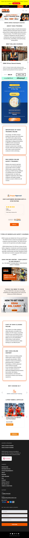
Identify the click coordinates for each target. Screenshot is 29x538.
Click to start (16, 3)
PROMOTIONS (5, 467)
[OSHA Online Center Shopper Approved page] (14, 195)
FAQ (3, 478)
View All (14, 224)
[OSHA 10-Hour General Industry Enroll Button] (21, 75)
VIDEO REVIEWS (5, 476)
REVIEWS (4, 474)
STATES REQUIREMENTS (7, 470)
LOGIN (20, 6)
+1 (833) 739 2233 (5, 6)
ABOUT (3, 472)
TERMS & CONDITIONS (7, 485)
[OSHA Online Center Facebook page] (10, 533)
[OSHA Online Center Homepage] (5, 10)
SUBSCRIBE (14, 524)
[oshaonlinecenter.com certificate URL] (14, 219)
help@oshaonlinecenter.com (9, 497)
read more (9, 424)
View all (14, 434)
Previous (1, 62)
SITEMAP (4, 480)
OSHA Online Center (16, 535)
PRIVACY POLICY (5, 482)
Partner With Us (6, 468)
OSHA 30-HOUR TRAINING (8, 447)
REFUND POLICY (5, 483)
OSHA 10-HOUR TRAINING (8, 445)
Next (28, 62)
